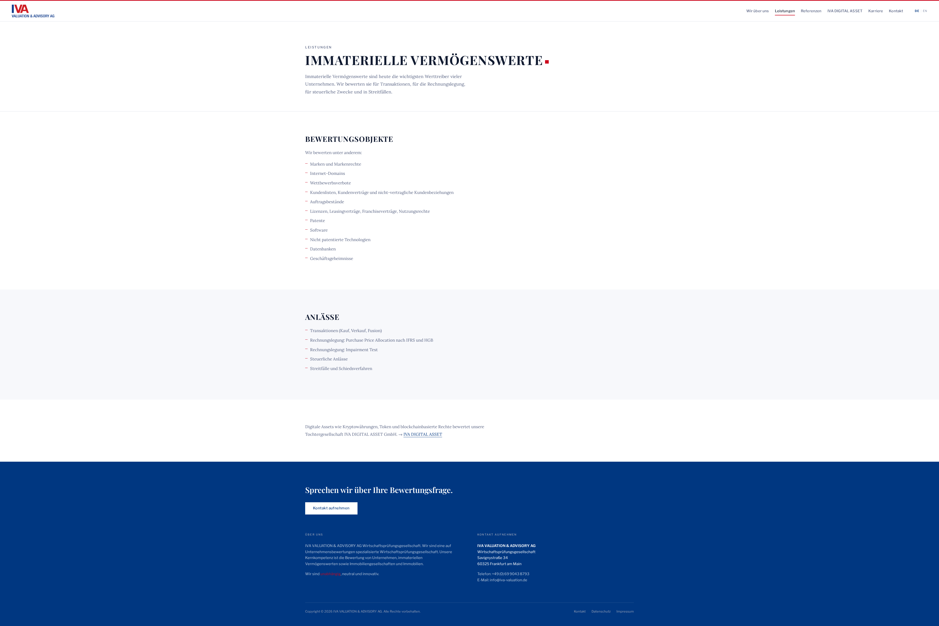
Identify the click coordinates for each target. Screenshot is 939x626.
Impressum (625, 611)
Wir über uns (757, 11)
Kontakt (896, 11)
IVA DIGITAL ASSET (845, 11)
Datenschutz (601, 611)
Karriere (875, 11)
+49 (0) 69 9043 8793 (510, 574)
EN (925, 11)
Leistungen (785, 11)
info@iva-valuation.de (508, 580)
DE (917, 11)
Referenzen (811, 11)
